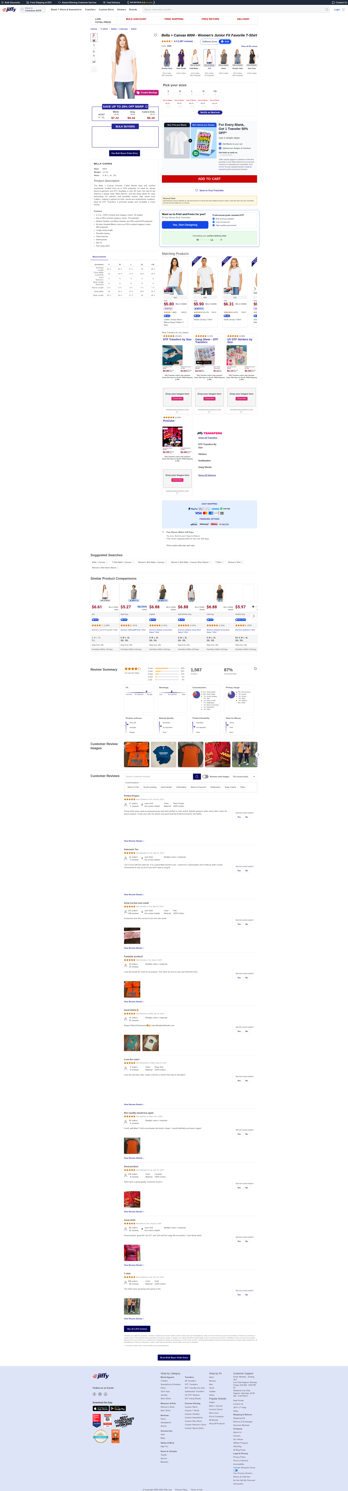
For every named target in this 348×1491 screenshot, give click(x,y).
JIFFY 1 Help (239, 1407)
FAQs (235, 1411)
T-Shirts (164, 1381)
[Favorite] (155, 35)
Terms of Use (197, 1490)
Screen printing (149, 787)
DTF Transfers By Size (207, 446)
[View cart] (343, 9)
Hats (163, 1434)
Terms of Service (240, 1460)
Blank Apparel (167, 1377)
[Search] (326, 9)
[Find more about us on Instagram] (100, 1394)
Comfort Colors (216, 1409)
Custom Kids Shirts (193, 1421)
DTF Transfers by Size (195, 1388)
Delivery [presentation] (243, 19)
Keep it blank (230, 787)
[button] (124, 66)
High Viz (164, 1446)
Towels (164, 1455)
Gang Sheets (205, 467)
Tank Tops (165, 1391)
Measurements (99, 257)
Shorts (164, 1426)
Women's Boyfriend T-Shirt (245, 630)
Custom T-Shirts (192, 1410)
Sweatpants (166, 1422)
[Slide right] (257, 56)
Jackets (164, 1395)
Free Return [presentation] (210, 19)
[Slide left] (161, 56)
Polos (163, 1388)
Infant (211, 1395)
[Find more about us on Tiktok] (105, 1394)
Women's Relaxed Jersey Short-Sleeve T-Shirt (161, 631)
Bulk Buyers (125, 126)
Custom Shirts (106, 9)
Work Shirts (166, 1398)
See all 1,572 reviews (137, 1329)
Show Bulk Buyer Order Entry (174, 1357)
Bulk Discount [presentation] (136, 19)
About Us (237, 1432)
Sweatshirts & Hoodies (171, 1384)
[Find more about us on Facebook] (94, 1394)
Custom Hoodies (192, 1414)
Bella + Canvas (216, 1406)
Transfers (90, 9)
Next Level (214, 1413)
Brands (133, 9)
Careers (236, 1436)
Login (337, 9)
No (246, 817)
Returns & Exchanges (243, 1422)
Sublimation (204, 461)
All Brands (213, 1420)
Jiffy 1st (199, 308)
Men (211, 1384)
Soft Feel (168, 309)
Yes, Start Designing (185, 224)
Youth (211, 1388)
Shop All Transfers (207, 438)
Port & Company (216, 1416)
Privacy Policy (239, 1457)
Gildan (212, 1402)
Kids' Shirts (166, 1410)
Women (212, 1381)
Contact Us (238, 1404)
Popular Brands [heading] (217, 1398)
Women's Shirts (168, 1407)
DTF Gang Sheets (193, 1398)
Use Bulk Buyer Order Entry (124, 153)
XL (203, 91)
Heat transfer (166, 787)
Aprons (164, 1458)
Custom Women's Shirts (195, 1425)
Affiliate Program (240, 1443)
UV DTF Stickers (192, 1395)
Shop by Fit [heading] (215, 1373)
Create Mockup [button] (149, 92)
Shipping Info (239, 1418)
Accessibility (238, 1464)
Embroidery (181, 787)
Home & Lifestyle (169, 1451)
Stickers (121, 9)
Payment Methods (241, 1425)
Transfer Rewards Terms (244, 1468)
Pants (163, 1419)
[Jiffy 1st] (133, 593)
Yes (239, 817)
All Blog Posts (239, 1450)
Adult (211, 1377)
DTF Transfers (191, 1384)
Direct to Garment (198, 787)
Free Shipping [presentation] (174, 19)
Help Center (238, 1400)
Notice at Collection (242, 1477)
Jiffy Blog (237, 1446)
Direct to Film (133, 787)
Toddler (212, 1391)
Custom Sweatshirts (194, 1417)
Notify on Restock (210, 112)
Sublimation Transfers (194, 1391)
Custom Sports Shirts (194, 1428)
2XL (215, 91)
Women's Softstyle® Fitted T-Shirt (133, 630)
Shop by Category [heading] (171, 1373)
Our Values (238, 1439)
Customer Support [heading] (243, 1373)
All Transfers (190, 1381)
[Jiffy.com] (9, 9)
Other (242, 787)
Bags (163, 1438)
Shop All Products (217, 1423)
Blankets (164, 1462)
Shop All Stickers (207, 475)
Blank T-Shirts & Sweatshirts (66, 9)
